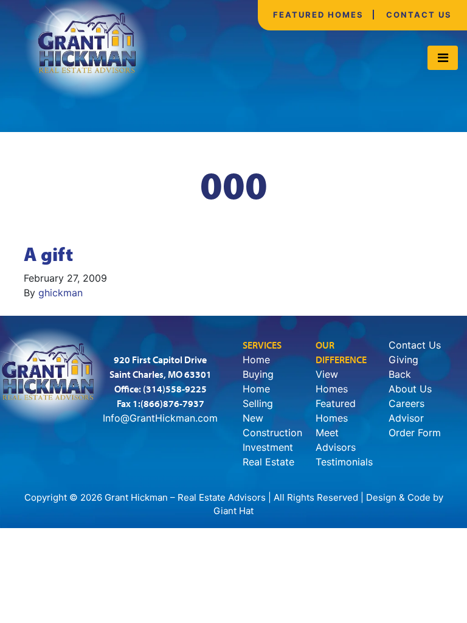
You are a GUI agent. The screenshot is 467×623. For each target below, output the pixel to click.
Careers (406, 403)
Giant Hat (233, 511)
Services (262, 345)
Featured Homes (318, 14)
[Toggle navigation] (442, 58)
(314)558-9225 (175, 389)
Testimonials (344, 462)
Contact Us (419, 14)
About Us (410, 389)
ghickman (60, 293)
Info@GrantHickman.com (160, 418)
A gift (48, 254)
